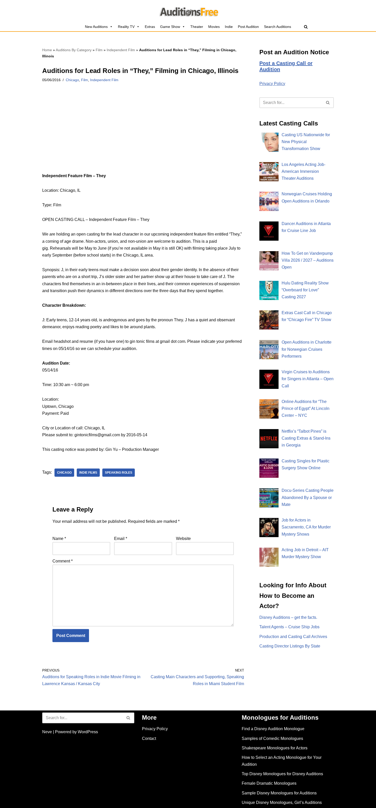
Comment (62, 561)
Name (59, 538)
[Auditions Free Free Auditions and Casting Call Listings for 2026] (188, 11)
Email (120, 538)
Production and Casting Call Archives (293, 636)
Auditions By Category (74, 50)
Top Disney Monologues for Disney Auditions (282, 774)
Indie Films (88, 472)
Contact (149, 738)
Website (183, 538)
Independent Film (121, 50)
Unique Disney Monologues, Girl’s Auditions (282, 802)
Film (99, 50)
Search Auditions (277, 27)
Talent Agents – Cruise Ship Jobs (289, 627)
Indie (229, 27)
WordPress (88, 732)
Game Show (170, 27)
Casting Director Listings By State (289, 646)
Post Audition (248, 27)
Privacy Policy (272, 83)
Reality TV (126, 27)
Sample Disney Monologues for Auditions (279, 793)
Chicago (72, 80)
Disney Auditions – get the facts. (288, 617)
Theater (196, 27)
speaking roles (118, 472)
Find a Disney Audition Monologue (273, 729)
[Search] (306, 27)
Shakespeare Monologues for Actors (274, 748)
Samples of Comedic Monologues (272, 738)
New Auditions (96, 27)
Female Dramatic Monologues (269, 783)
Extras (150, 27)
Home (47, 50)
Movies (214, 27)
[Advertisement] (143, 134)
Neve (47, 732)
